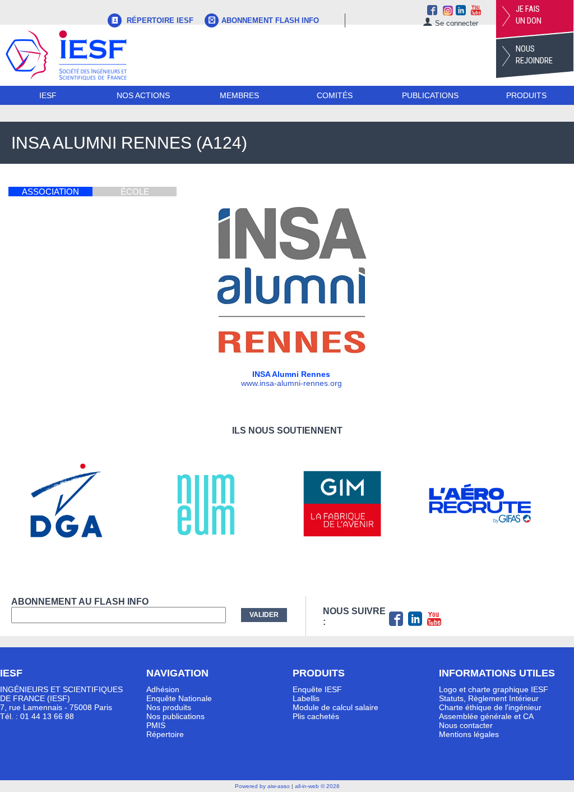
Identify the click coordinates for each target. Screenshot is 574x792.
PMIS (155, 725)
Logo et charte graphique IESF (493, 689)
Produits (526, 95)
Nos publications (175, 716)
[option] (80, 503)
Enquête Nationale (179, 698)
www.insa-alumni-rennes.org (291, 383)
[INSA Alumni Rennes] (291, 356)
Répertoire (165, 734)
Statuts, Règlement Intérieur (489, 698)
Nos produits (168, 707)
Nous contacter (466, 725)
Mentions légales (469, 734)
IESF (48, 95)
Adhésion (162, 689)
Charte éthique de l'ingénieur (490, 707)
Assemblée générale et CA (486, 716)
